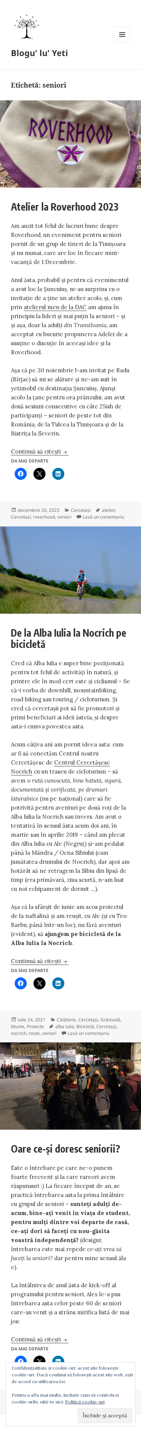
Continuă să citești (39, 451)
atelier (108, 510)
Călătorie (66, 1019)
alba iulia (64, 1026)
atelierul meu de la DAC (55, 307)
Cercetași (81, 510)
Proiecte (35, 1026)
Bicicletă (85, 1026)
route (34, 1033)
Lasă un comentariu (103, 517)
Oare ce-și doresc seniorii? (65, 1148)
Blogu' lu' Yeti (39, 52)
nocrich (18, 1033)
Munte (17, 1026)
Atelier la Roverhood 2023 (64, 206)
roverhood (44, 517)
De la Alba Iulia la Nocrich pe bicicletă (68, 638)
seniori (64, 517)
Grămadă (110, 1019)
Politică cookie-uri (85, 1402)
